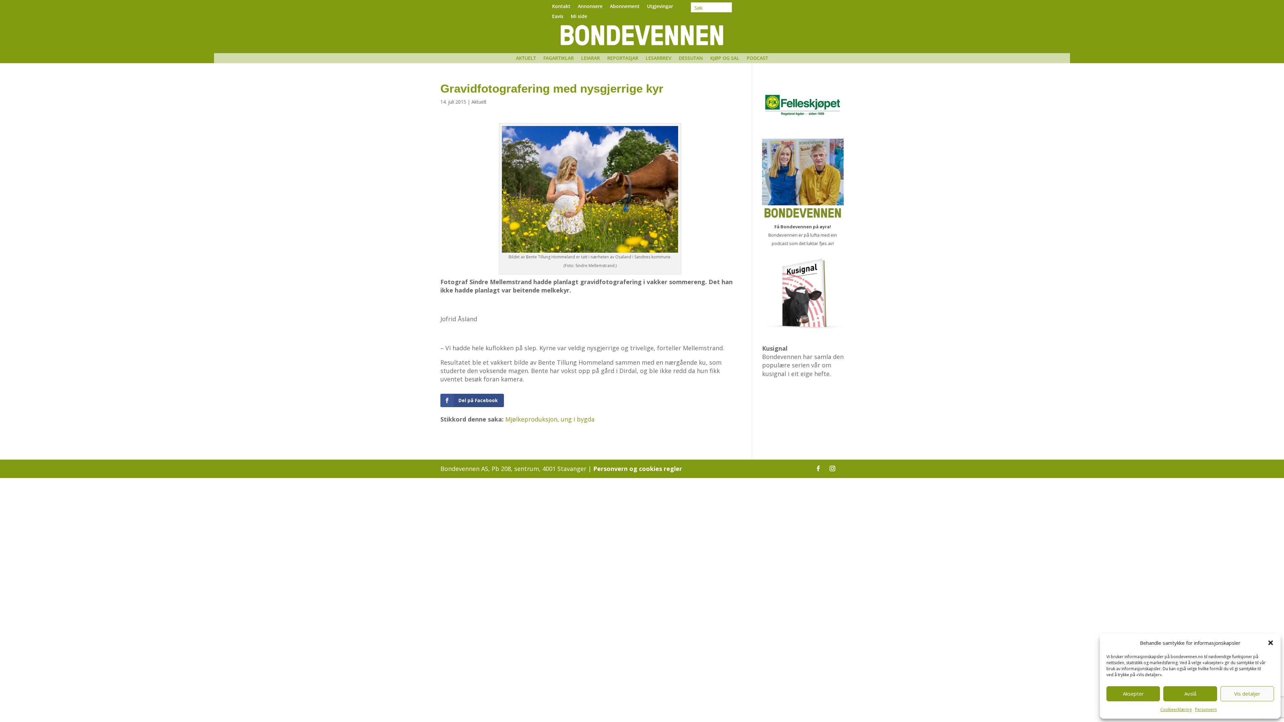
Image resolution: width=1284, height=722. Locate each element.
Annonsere (590, 6)
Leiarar (590, 58)
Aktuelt (526, 58)
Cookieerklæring (1176, 709)
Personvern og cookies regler (637, 469)
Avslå (1190, 693)
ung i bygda (578, 419)
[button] (1270, 642)
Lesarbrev (658, 58)
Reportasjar (622, 58)
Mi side (579, 16)
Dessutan (691, 58)
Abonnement (625, 6)
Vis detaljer (1247, 693)
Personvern (1206, 709)
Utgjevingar (660, 6)
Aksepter (1133, 693)
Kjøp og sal (724, 58)
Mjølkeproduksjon (531, 419)
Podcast (757, 58)
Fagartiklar (558, 58)
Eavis (557, 16)
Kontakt (561, 6)
